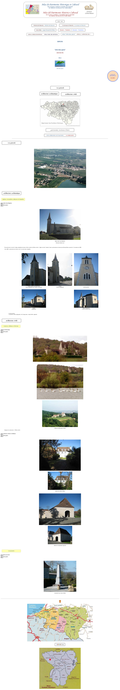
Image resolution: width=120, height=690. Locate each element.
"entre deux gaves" (60, 49)
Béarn (60, 57)
